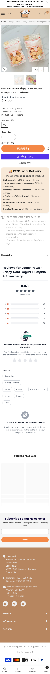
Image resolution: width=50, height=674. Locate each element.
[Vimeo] (23, 603)
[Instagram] (5, 603)
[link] (12, 496)
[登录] (39, 13)
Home (3, 21)
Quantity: (6, 132)
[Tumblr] (14, 603)
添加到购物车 (23, 148)
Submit (25, 539)
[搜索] (9, 13)
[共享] (47, 148)
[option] (25, 48)
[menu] (3, 13)
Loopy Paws (16, 108)
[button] (41, 69)
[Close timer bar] (47, 2)
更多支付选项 (25, 163)
